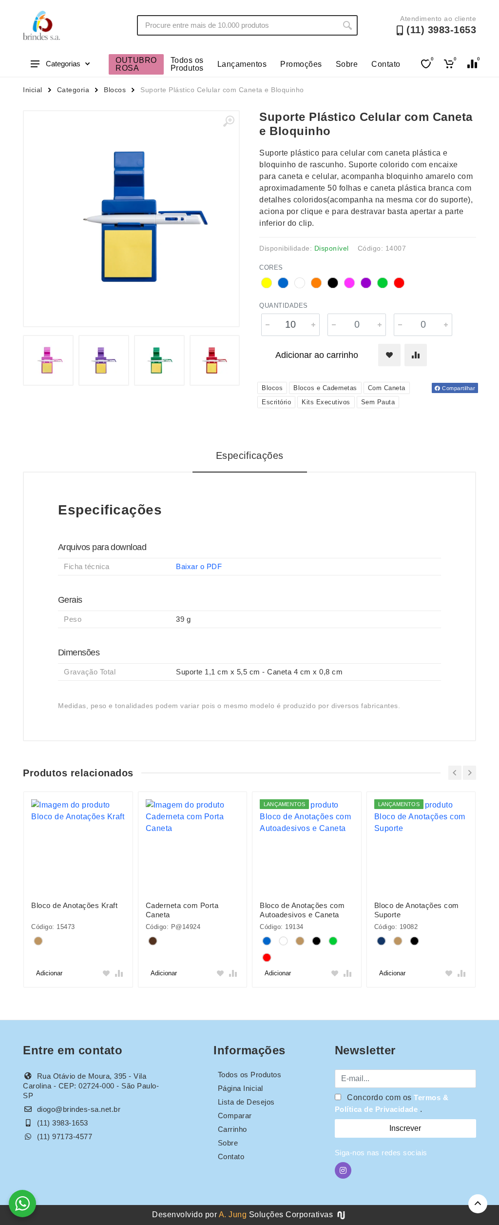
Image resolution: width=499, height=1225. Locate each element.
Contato (386, 64)
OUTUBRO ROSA (136, 64)
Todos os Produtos (187, 64)
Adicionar (49, 973)
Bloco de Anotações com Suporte (416, 910)
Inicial (32, 90)
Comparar (235, 1115)
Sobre (347, 64)
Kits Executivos (326, 402)
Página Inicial (240, 1088)
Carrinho (232, 1129)
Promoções (301, 64)
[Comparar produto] (415, 355)
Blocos (115, 90)
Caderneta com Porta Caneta (182, 910)
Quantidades (283, 305)
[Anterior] (454, 773)
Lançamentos (242, 64)
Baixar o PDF (199, 566)
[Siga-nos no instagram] (343, 1170)
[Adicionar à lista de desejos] (389, 355)
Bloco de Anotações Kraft (74, 905)
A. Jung (233, 1214)
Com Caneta (386, 388)
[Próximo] (469, 773)
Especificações (250, 455)
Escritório (276, 402)
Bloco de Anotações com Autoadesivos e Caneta (302, 910)
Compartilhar (458, 388)
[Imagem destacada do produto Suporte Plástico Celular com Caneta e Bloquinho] (131, 218)
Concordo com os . (392, 1103)
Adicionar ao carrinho (316, 355)
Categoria (73, 90)
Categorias (63, 63)
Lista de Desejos (246, 1102)
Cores (271, 267)
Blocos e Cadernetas (325, 388)
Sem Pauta (378, 402)
